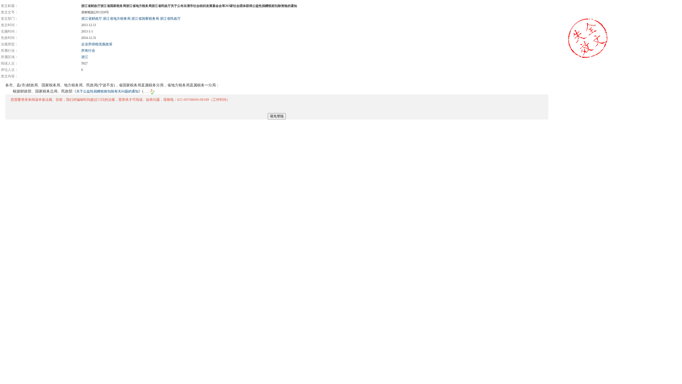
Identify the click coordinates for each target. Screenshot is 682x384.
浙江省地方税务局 (117, 19)
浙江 (84, 57)
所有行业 (88, 51)
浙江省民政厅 (170, 19)
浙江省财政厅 (91, 19)
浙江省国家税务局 (145, 19)
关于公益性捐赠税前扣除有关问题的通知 (107, 91)
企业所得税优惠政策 (96, 44)
